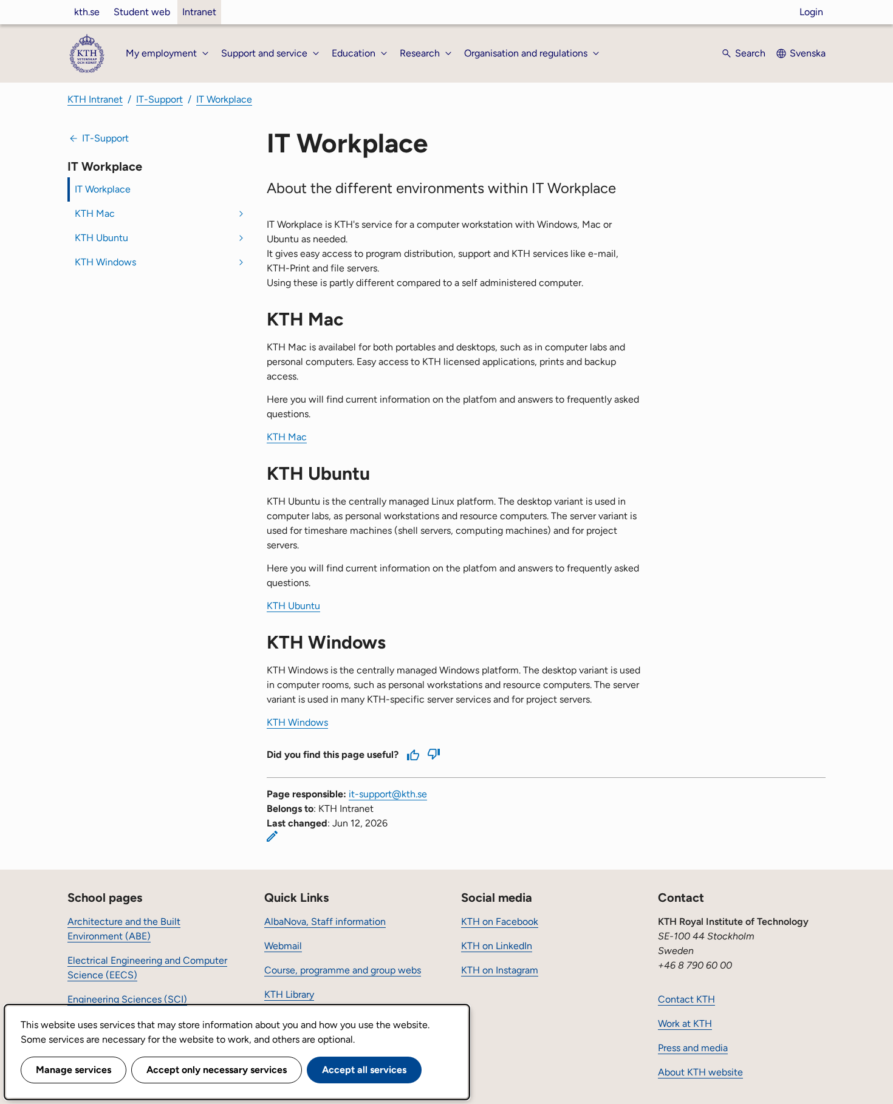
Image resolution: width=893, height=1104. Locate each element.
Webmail (283, 946)
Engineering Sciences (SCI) (127, 999)
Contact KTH (686, 999)
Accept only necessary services (216, 1069)
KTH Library (289, 994)
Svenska (808, 53)
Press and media (693, 1048)
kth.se (87, 12)
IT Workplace (224, 99)
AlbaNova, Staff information (325, 921)
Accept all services (364, 1069)
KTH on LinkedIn (496, 946)
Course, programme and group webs (342, 970)
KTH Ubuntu (101, 238)
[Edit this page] (272, 836)
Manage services (73, 1069)
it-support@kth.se (388, 794)
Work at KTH (685, 1023)
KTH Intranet (95, 99)
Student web (142, 12)
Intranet (199, 12)
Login (811, 12)
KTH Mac (95, 213)
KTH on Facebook (499, 921)
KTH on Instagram (499, 970)
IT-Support (159, 99)
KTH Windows (105, 262)
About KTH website (700, 1072)
